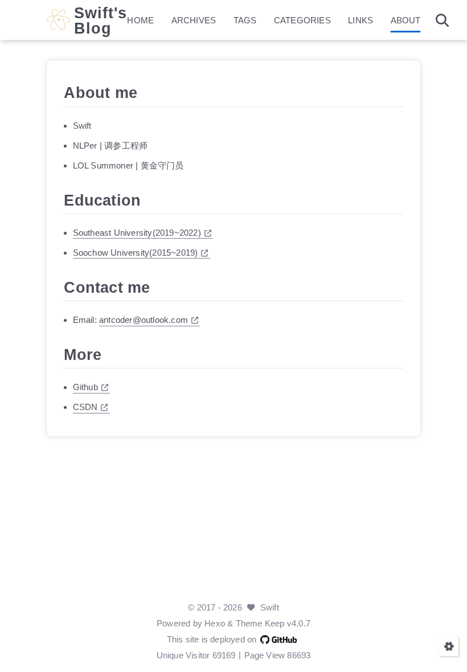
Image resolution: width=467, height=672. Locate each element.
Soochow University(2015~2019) (135, 252)
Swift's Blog (100, 20)
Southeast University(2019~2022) (137, 232)
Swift (269, 607)
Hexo (214, 623)
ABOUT (406, 20)
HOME (140, 20)
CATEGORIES (302, 20)
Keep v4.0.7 (287, 623)
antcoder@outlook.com (143, 320)
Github (85, 387)
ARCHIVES (193, 20)
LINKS (360, 20)
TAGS (245, 20)
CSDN (85, 407)
